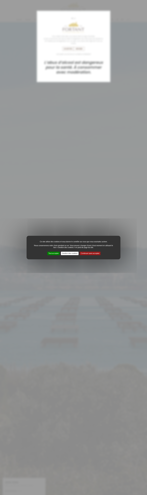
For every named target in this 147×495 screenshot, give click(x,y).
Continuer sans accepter (90, 253)
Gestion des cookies (69, 253)
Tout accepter (53, 253)
